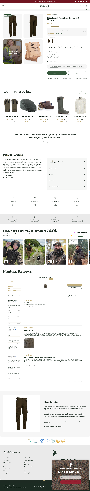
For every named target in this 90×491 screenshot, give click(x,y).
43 (81, 47)
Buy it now (77, 73)
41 (75, 47)
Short (49, 57)
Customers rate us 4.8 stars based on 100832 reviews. (45, 482)
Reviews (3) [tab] (10, 295)
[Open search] (66, 296)
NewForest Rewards (8, 469)
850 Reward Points (55, 26)
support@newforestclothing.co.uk (11, 452)
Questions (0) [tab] (17, 295)
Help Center (6, 460)
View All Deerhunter (49, 426)
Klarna (25, 469)
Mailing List (6, 473)
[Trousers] (52, 41)
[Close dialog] (88, 461)
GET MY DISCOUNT (70, 482)
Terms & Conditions (29, 466)
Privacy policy (10, 487)
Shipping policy (23, 487)
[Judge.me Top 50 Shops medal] (58, 441)
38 (65, 47)
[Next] (83, 251)
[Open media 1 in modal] (12, 26)
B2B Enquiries (28, 473)
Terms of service (17, 487)
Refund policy (5, 487)
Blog (4, 466)
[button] (50, 14)
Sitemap (26, 471)
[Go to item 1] (45, 286)
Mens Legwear (15, 12)
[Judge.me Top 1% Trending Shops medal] (63, 441)
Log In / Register (28, 460)
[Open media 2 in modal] (33, 26)
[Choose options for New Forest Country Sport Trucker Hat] (49, 261)
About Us (5, 464)
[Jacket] (48, 41)
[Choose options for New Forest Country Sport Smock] (52, 261)
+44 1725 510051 (7, 451)
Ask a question (74, 287)
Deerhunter (9, 12)
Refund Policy (27, 464)
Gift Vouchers (6, 471)
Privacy (26, 462)
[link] (11, 105)
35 (54, 47)
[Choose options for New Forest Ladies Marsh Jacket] (70, 261)
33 (49, 47)
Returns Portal (7, 462)
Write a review (74, 284)
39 (70, 47)
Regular (56, 57)
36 (59, 47)
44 (49, 51)
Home (4, 12)
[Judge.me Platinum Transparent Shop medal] (53, 441)
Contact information (6, 488)
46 (54, 51)
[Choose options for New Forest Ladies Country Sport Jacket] (6, 261)
